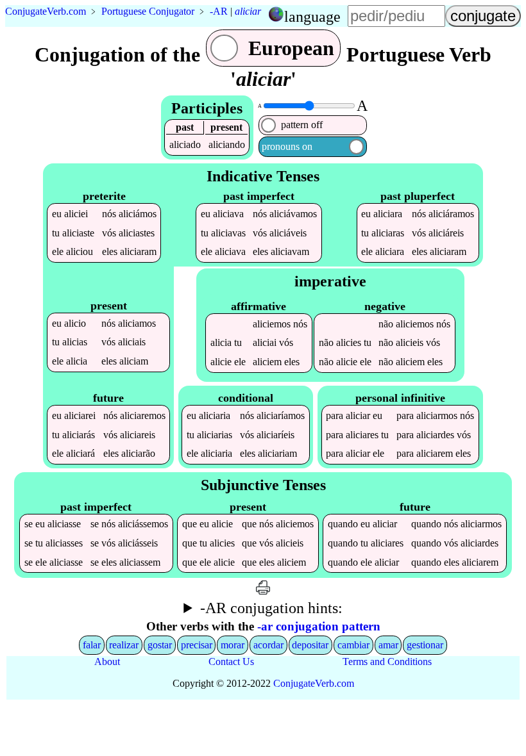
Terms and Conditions (387, 661)
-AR (219, 11)
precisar (196, 644)
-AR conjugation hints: (271, 608)
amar (388, 644)
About (107, 661)
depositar (310, 644)
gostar (160, 644)
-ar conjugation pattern (318, 626)
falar (92, 644)
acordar (268, 644)
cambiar (353, 644)
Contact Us (231, 661)
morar (232, 644)
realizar (124, 644)
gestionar (425, 644)
